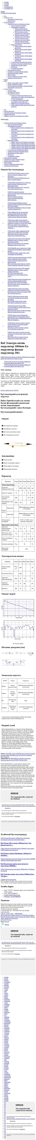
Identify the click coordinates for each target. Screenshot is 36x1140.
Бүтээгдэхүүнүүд (9, 22)
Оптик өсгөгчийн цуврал (15, 73)
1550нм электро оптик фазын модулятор (23, 148)
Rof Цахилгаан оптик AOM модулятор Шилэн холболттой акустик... (19, 311)
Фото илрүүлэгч (5, 915)
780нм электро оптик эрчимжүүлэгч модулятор (22, 29)
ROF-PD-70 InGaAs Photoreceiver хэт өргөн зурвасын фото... (19, 178)
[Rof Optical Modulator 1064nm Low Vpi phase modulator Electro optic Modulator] (18, 839)
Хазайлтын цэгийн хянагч (19, 65)
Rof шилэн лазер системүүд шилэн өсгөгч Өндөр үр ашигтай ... (18, 328)
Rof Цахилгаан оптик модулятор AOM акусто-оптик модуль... (19, 292)
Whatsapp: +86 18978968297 (12, 896)
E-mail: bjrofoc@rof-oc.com (12, 895)
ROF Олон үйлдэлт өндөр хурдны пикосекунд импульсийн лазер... (18, 337)
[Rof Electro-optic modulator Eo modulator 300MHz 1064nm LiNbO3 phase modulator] (18, 860)
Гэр (5, 16)
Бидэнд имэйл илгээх (7, 390)
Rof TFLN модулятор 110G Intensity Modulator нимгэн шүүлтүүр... (18, 244)
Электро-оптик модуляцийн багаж (21, 63)
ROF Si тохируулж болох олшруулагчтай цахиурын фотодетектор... (15, 198)
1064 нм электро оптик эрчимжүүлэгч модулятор (22, 36)
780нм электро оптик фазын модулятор (23, 142)
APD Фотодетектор (28, 915)
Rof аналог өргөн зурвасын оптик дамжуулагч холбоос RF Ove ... (18, 234)
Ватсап (7, 924)
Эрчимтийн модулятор (18, 27)
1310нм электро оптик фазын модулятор (23, 147)
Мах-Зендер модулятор (7, 917)
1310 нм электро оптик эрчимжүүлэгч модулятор (22, 39)
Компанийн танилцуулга (15, 19)
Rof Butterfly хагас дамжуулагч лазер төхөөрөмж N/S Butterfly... (18, 253)
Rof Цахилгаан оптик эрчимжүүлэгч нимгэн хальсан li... (19, 284)
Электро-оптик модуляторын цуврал (19, 24)
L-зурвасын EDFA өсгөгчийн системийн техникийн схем (20, 101)
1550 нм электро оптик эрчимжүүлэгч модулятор (22, 42)
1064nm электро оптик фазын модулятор (16, 116)
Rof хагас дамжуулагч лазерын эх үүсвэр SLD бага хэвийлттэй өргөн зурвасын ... (18, 226)
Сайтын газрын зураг (7, 913)
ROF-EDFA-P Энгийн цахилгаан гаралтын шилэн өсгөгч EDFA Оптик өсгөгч (15, 759)
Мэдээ (6, 79)
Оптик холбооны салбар (15, 84)
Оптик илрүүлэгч (16, 915)
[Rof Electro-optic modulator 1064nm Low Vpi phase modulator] (18, 871)
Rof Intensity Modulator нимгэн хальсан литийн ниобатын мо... (19, 208)
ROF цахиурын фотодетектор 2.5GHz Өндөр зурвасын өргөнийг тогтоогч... (19, 264)
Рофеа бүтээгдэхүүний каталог (20, 103)
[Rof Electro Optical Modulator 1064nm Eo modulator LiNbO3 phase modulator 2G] (18, 850)
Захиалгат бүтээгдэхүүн (15, 78)
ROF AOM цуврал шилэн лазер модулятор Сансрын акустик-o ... (17, 302)
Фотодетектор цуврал (14, 70)
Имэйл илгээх (5, 921)
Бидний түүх (11, 21)
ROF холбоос (12, 75)
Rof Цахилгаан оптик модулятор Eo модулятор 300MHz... (14, 865)
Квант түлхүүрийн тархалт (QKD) (18, 83)
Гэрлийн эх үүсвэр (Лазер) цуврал (18, 71)
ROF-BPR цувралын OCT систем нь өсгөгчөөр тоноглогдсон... (18, 188)
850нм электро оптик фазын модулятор (23, 143)
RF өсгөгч (14, 67)
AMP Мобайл (19, 913)
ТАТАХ (16, 390)
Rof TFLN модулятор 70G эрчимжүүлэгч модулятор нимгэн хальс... (18, 274)
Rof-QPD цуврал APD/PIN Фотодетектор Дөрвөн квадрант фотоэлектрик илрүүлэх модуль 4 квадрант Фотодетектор (18, 755)
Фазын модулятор (16, 44)
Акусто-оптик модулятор (18, 25)
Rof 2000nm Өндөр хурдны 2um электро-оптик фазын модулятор (17, 216)
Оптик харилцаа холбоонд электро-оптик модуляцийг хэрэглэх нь (20, 86)
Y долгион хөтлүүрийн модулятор (21, 62)
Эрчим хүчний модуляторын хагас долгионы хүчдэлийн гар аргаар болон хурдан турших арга (22, 97)
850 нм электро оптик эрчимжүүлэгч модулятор (22, 32)
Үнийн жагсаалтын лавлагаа (9, 909)
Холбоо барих (12, 91)
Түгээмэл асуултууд (13, 92)
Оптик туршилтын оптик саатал (17, 76)
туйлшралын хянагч (17, 68)
